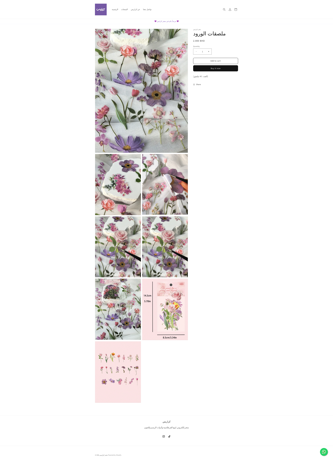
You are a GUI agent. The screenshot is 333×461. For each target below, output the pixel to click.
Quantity (196, 46)
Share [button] (198, 84)
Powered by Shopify (114, 455)
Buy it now (216, 68)
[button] (224, 9)
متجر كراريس (104, 455)
